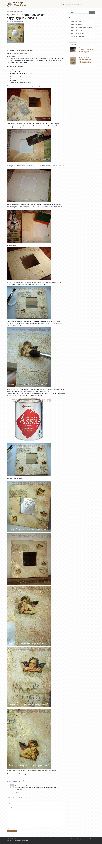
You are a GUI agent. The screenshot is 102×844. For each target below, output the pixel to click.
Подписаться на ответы (15, 829)
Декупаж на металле (76, 24)
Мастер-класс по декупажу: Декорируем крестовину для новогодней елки (86, 50)
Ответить (17, 792)
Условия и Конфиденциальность (80, 839)
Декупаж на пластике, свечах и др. (81, 27)
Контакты (92, 839)
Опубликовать (12, 831)
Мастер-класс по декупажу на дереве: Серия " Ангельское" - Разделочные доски (85, 60)
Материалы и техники (77, 36)
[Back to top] (99, 841)
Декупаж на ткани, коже (77, 33)
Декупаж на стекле (76, 30)
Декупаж (72, 18)
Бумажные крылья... (21, 53)
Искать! (92, 12)
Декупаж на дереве (76, 21)
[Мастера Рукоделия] (17, 4)
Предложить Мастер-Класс (69, 4)
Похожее (73, 44)
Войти (83, 4)
